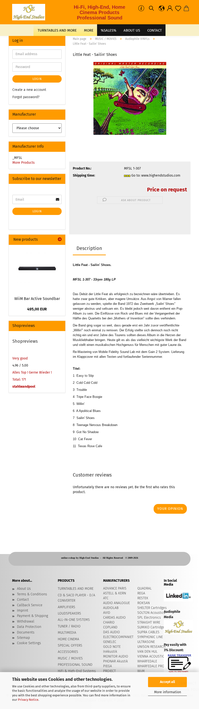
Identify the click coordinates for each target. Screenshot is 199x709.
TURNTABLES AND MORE (57, 30)
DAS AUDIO (111, 632)
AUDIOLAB (110, 608)
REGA (141, 593)
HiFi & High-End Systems (77, 671)
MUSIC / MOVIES (70, 658)
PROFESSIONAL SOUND (75, 665)
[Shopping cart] (186, 8)
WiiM (141, 671)
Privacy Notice (28, 699)
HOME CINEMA (68, 639)
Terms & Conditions (32, 594)
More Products (23, 163)
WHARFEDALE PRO (150, 666)
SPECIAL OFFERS (70, 645)
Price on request (167, 189)
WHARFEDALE (147, 661)
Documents (25, 632)
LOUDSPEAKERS (69, 613)
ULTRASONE (146, 642)
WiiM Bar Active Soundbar (37, 298)
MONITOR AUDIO (115, 656)
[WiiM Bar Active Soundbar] (37, 269)
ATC (105, 598)
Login (37, 79)
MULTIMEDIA (67, 633)
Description (89, 248)
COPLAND (110, 627)
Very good (20, 358)
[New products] (60, 239)
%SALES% (108, 30)
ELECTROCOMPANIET (118, 637)
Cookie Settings (29, 643)
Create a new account (29, 90)
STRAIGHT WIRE (148, 622)
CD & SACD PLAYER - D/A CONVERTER (76, 598)
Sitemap (23, 638)
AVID (106, 613)
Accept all (167, 682)
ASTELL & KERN (114, 593)
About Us (132, 30)
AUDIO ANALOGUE (116, 603)
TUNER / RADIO (69, 626)
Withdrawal (25, 621)
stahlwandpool (23, 386)
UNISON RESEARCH (151, 647)
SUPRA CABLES (148, 632)
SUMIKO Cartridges (151, 627)
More (88, 30)
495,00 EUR (37, 309)
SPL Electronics (149, 617)
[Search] (151, 8)
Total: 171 (19, 379)
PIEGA (107, 666)
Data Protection (29, 627)
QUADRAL (144, 588)
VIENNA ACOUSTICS (151, 656)
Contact (23, 600)
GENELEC (109, 642)
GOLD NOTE (112, 647)
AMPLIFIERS (66, 607)
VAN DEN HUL (147, 651)
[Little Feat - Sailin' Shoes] (129, 98)
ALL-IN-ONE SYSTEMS (74, 620)
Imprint (22, 610)
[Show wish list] (178, 8)
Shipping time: (84, 175)
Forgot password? (25, 97)
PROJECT (109, 671)
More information (167, 692)
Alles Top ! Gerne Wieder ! (32, 372)
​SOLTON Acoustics (151, 613)
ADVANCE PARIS (114, 588)
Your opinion (170, 509)
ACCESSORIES (68, 652)
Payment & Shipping (32, 616)
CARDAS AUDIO (114, 617)
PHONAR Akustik (115, 661)
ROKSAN (143, 603)
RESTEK (142, 598)
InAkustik (110, 651)
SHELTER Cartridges (152, 608)
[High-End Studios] (30, 12)
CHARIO (109, 622)
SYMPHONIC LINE (150, 637)
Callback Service (29, 605)
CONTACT (154, 30)
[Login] (170, 8)
